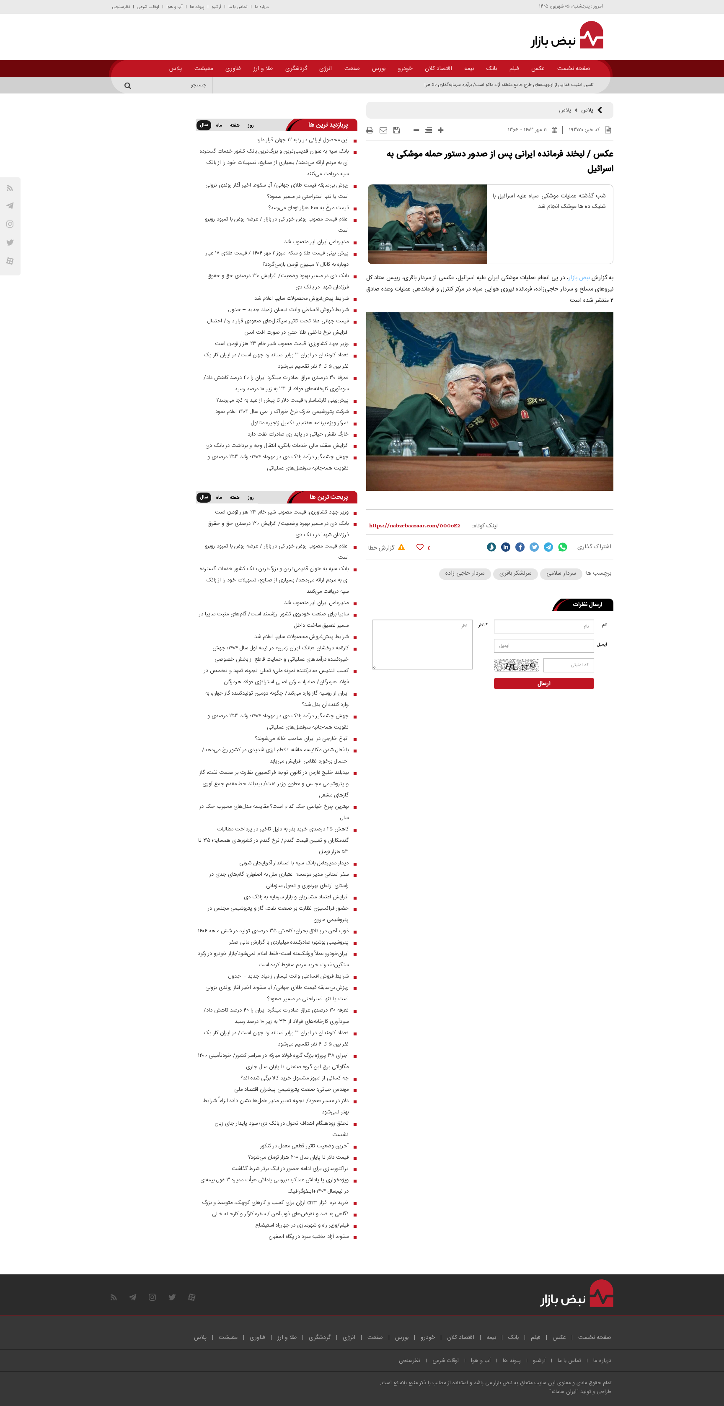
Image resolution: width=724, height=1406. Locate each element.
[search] (129, 85)
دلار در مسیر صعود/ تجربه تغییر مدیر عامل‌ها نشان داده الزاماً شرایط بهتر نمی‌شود (276, 1106)
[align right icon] (428, 130)
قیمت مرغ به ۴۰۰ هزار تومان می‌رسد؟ (309, 208)
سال (204, 125)
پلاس (175, 69)
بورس (378, 69)
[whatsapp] (562, 547)
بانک (491, 69)
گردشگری (296, 69)
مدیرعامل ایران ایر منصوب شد (316, 241)
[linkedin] (505, 547)
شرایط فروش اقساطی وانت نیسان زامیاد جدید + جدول (288, 309)
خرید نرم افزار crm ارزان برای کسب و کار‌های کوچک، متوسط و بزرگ (275, 1202)
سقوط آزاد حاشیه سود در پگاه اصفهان (309, 1236)
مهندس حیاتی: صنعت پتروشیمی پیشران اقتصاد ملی (291, 1089)
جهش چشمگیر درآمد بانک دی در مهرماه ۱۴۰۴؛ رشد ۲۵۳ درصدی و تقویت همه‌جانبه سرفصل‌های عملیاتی (278, 462)
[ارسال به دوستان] (383, 130)
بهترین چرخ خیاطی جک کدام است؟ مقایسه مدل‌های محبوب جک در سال (274, 812)
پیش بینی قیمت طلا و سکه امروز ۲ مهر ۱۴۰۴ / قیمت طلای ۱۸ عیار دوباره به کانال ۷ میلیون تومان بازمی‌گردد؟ (277, 259)
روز (251, 126)
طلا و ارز (263, 69)
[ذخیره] (396, 130)
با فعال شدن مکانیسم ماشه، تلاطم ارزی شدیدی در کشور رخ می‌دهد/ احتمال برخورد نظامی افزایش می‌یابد (275, 755)
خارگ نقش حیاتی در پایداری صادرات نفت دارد (298, 434)
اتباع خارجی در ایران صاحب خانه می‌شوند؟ (302, 738)
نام (604, 625)
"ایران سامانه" (564, 1392)
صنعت (352, 69)
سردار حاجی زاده (465, 573)
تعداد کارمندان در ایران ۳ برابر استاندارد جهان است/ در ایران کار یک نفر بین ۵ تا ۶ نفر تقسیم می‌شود (276, 360)
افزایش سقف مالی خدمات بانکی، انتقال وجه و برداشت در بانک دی (277, 445)
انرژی (325, 69)
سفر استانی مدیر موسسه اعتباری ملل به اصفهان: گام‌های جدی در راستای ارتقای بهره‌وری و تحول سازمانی (279, 880)
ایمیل (602, 645)
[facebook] (520, 547)
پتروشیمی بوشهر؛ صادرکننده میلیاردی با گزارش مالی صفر (289, 942)
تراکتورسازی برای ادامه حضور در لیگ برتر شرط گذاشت (290, 1168)
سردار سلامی (561, 573)
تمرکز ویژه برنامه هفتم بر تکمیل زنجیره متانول (300, 423)
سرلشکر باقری (515, 573)
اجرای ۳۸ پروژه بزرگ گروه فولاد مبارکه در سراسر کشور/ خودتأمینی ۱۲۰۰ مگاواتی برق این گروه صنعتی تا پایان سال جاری (273, 1061)
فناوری (233, 69)
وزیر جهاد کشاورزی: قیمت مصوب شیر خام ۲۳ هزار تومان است (282, 343)
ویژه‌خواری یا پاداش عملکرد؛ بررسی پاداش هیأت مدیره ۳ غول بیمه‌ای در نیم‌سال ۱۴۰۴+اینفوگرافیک (274, 1185)
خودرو (405, 69)
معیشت (203, 69)
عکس (538, 69)
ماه (219, 126)
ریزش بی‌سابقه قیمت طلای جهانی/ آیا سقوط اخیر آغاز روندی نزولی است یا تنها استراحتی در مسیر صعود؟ (277, 191)
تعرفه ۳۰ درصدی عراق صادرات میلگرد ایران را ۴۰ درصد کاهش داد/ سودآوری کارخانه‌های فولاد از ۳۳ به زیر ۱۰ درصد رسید (276, 383)
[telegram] (10, 205)
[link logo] (562, 35)
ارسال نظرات (587, 605)
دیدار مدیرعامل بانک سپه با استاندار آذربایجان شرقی (294, 863)
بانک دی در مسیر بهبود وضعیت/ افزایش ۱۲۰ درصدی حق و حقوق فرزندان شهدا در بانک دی (278, 281)
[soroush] (491, 547)
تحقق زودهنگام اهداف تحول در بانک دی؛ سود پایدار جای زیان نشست (282, 1129)
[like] (420, 546)
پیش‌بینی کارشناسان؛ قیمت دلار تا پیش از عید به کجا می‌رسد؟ (283, 400)
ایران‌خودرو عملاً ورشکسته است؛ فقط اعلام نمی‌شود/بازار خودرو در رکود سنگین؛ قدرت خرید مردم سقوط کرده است (273, 959)
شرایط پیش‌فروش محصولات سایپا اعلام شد (301, 298)
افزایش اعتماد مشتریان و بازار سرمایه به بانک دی (296, 897)
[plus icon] (440, 130)
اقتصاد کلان (438, 69)
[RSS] (10, 188)
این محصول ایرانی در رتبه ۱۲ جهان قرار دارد (302, 140)
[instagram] (9, 224)
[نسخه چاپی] (369, 130)
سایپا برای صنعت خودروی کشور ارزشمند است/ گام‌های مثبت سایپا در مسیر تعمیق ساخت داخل (274, 620)
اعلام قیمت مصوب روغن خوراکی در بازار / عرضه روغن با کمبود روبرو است (277, 225)
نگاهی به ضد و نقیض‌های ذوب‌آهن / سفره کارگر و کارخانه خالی (280, 1214)
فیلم (514, 69)
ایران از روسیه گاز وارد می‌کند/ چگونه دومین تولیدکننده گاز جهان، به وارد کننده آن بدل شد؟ (277, 699)
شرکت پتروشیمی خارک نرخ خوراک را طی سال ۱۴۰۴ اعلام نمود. (281, 411)
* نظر (483, 625)
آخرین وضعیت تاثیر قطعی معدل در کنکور (304, 1146)
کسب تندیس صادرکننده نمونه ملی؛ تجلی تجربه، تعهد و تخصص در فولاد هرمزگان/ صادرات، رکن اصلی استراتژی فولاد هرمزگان (276, 676)
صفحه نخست (573, 69)
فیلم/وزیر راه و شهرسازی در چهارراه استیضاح (302, 1225)
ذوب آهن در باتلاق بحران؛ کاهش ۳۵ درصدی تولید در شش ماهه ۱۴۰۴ (273, 931)
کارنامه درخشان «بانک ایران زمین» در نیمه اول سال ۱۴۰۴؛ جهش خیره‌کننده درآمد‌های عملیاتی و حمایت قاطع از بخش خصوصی (280, 653)
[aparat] (10, 261)
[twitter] (534, 547)
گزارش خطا (382, 548)
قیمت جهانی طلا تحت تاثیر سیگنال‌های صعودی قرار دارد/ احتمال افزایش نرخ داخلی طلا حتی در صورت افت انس (278, 326)
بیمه (469, 69)
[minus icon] (416, 130)
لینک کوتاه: (485, 526)
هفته (235, 126)
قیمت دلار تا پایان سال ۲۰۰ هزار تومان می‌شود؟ (298, 1157)
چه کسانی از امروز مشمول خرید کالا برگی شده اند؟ (295, 1078)
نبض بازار (580, 278)
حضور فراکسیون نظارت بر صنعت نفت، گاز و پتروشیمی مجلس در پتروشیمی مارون (278, 914)
